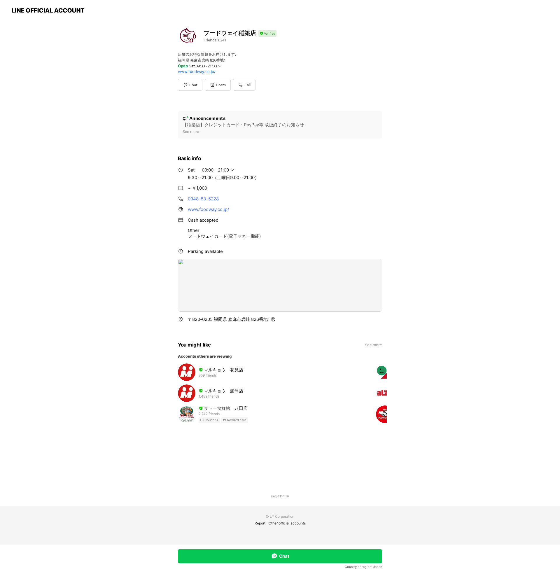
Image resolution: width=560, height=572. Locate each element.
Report (260, 523)
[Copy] (273, 319)
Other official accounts (287, 523)
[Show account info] (267, 33)
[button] (218, 85)
